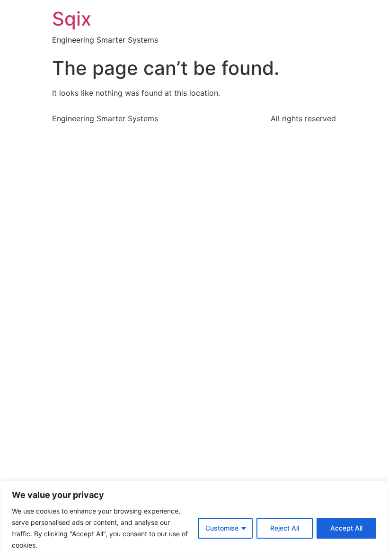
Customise (221, 528)
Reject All (284, 528)
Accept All (346, 528)
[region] (194, 520)
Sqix (71, 18)
